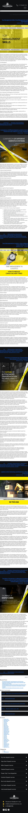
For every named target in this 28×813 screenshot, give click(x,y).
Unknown (3, 708)
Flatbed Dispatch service (7, 769)
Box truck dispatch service (8, 781)
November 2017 (6, 744)
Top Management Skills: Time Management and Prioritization (15, 20)
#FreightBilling (12, 236)
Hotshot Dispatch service (8, 777)
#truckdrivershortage (17, 237)
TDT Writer (26, 22)
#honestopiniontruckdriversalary (5, 351)
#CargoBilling (13, 122)
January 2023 (6, 727)
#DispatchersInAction (20, 122)
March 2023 (6, 725)
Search (1, 675)
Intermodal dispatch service (8, 789)
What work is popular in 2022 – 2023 (12, 708)
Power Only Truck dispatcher (9, 773)
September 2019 (6, 740)
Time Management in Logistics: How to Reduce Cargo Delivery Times (15, 244)
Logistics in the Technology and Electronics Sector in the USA (14, 472)
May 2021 (5, 737)
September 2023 (6, 720)
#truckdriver (11, 237)
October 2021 (6, 733)
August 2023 (6, 721)
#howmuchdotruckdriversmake (18, 123)
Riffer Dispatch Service (7, 765)
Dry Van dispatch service (7, 757)
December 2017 (6, 743)
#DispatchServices (3, 123)
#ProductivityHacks (24, 465)
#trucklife (22, 237)
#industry (12, 465)
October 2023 (6, 719)
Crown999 (3, 693)
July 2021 (5, 735)
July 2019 (5, 742)
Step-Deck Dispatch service (8, 761)
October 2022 (6, 729)
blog (4, 234)
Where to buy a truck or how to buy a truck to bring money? (16, 693)
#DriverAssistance (10, 123)
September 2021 (6, 734)
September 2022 (6, 730)
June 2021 (5, 736)
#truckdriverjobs (3, 466)
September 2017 (6, 746)
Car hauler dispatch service (8, 785)
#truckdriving (11, 352)
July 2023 (5, 722)
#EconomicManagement (18, 235)
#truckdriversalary (9, 466)
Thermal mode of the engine (10, 698)
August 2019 (6, 741)
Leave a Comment (9, 124)
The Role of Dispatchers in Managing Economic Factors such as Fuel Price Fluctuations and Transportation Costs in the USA (15, 580)
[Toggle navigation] (25, 8)
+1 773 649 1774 (22, 5)
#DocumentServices (3, 235)
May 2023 (5, 724)
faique (2, 698)
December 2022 (6, 728)
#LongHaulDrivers (18, 465)
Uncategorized (5, 122)
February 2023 (6, 726)
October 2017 (6, 745)
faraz (2, 703)
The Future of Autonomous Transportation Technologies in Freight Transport (16, 358)
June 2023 (5, 723)
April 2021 (5, 738)
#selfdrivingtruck (3, 124)
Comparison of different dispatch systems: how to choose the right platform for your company (14, 130)
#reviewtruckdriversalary (4, 237)
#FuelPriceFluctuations (19, 350)
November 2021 (6, 732)
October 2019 (6, 739)
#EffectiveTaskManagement (5, 236)
